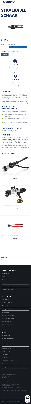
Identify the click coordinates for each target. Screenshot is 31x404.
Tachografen (5, 367)
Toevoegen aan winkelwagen (18, 46)
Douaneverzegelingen (7, 324)
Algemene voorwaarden (8, 289)
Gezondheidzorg (6, 354)
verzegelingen (7, 139)
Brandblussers (5, 364)
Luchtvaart (4, 357)
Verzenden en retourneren (8, 286)
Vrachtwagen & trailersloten (9, 338)
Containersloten (6, 335)
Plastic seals (5, 306)
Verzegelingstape (6, 309)
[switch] (27, 402)
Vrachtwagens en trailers (8, 348)
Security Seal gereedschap (12, 51)
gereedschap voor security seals (20, 139)
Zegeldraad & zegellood (8, 315)
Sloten (3, 276)
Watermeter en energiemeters (9, 360)
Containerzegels (6, 299)
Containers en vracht (7, 345)
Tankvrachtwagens (6, 351)
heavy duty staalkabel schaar (9, 99)
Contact (4, 283)
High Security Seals (6, 321)
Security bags (5, 312)
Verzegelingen (5, 273)
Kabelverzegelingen (7, 302)
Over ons (4, 279)
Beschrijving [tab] (4, 54)
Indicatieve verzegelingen (8, 318)
